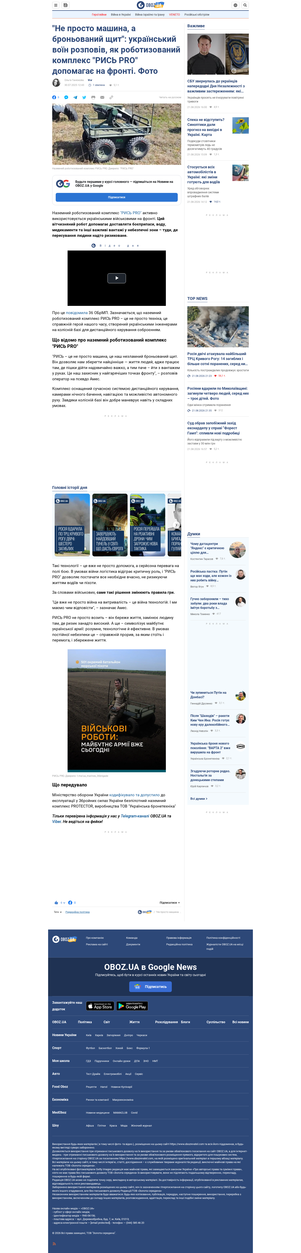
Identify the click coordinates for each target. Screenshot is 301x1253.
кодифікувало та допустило (134, 795)
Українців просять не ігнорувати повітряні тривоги (215, 99)
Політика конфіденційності (223, 937)
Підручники (102, 1061)
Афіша (90, 1125)
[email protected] (100, 1222)
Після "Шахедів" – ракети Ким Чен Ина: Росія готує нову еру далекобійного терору (209, 720)
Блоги (185, 1022)
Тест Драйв (93, 1073)
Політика (85, 1022)
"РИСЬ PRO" (130, 213)
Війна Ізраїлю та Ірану (150, 14)
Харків (99, 1035)
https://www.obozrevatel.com (187, 1144)
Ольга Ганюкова (74, 80)
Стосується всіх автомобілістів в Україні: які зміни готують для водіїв (203, 174)
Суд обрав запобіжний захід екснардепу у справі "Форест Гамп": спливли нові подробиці (213, 428)
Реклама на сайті (97, 944)
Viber (56, 821)
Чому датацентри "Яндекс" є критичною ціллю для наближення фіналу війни (207, 548)
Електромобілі (113, 1073)
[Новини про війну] (145, 913)
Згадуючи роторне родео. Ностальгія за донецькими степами (210, 775)
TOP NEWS (197, 298)
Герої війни (99, 14)
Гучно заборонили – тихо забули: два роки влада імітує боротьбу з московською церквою (209, 603)
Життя (134, 1022)
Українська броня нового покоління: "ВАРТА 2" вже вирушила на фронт (210, 748)
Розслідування (166, 1022)
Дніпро (128, 1035)
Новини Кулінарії (121, 1086)
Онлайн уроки (121, 1061)
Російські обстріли (196, 14)
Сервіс (139, 1073)
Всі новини (240, 1022)
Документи (133, 944)
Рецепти (91, 1086)
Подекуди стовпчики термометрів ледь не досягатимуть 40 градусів (204, 144)
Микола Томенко (200, 614)
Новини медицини (98, 1112)
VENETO (174, 14)
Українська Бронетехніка (205, 758)
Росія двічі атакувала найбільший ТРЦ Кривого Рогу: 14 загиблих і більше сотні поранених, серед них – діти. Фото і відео (217, 359)
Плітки (101, 1125)
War (90, 80)
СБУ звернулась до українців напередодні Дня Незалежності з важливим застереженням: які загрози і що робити (216, 86)
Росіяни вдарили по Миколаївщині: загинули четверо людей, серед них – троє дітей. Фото (218, 393)
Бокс (130, 1048)
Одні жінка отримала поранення (209, 405)
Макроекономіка (122, 1099)
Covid (134, 1112)
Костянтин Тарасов (201, 559)
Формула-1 (143, 1048)
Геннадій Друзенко (201, 703)
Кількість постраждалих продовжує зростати (218, 370)
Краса (113, 1125)
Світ (107, 1022)
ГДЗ (88, 1061)
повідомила (76, 312)
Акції (128, 1073)
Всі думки (197, 799)
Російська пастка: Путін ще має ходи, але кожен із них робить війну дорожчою (210, 576)
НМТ (155, 1061)
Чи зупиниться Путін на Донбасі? (208, 695)
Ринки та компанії (97, 1099)
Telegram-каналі (135, 816)
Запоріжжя (113, 1035)
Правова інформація (178, 937)
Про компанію (95, 937)
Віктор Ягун (197, 586)
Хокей (119, 1048)
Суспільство (216, 1022)
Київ (88, 1035)
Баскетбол (105, 1048)
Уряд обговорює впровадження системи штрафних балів (203, 192)
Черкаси (142, 1035)
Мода (124, 1125)
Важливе (196, 25)
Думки (193, 533)
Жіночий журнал (141, 1125)
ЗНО (146, 1061)
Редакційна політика (78, 912)
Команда (131, 937)
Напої (103, 1086)
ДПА (137, 1061)
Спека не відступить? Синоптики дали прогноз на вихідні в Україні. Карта (205, 127)
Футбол (90, 1048)
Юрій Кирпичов (199, 786)
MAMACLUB (120, 1112)
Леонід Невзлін (199, 731)
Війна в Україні (121, 14)
